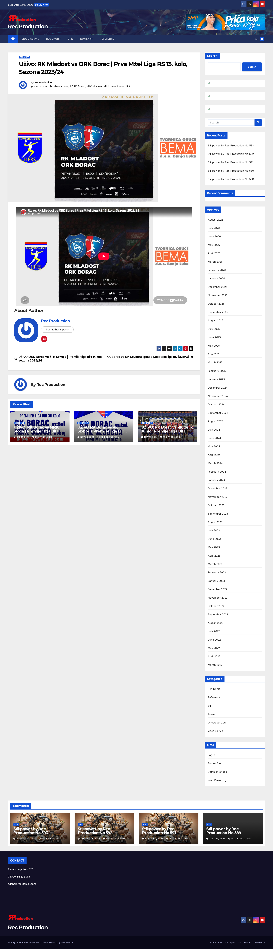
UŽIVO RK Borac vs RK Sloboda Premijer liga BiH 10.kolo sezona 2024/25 (100, 431)
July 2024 (214, 429)
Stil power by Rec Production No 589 (231, 170)
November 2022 (218, 597)
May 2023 (214, 547)
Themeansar (67, 942)
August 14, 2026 (91, 838)
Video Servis (215, 731)
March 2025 (215, 362)
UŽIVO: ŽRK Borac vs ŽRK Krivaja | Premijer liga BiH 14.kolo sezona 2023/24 (60, 358)
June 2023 (214, 538)
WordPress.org (217, 780)
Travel (211, 714)
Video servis (30, 38)
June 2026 (214, 236)
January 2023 (216, 580)
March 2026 (215, 261)
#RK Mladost (94, 86)
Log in (211, 755)
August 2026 (215, 219)
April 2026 (214, 253)
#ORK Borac (77, 86)
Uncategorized (217, 722)
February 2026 (217, 270)
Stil (70, 38)
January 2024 (216, 480)
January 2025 (216, 379)
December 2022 (217, 589)
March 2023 (215, 564)
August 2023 (215, 522)
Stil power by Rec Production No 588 (231, 179)
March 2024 (215, 463)
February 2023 (217, 572)
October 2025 (216, 303)
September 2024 (218, 412)
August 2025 (215, 320)
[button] (256, 38)
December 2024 (218, 387)
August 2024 (216, 421)
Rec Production (28, 26)
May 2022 (214, 648)
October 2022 (216, 606)
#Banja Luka (61, 86)
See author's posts (57, 329)
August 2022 (215, 622)
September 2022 (218, 614)
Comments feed (217, 771)
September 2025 (218, 312)
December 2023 (217, 488)
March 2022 (215, 664)
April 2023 (214, 555)
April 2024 (214, 454)
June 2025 (214, 337)
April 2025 (214, 354)
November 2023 (218, 496)
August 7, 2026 (154, 838)
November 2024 (218, 396)
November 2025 (218, 295)
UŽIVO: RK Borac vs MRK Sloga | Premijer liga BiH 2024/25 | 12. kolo (36, 431)
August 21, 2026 (26, 838)
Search (212, 56)
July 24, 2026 (217, 838)
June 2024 (214, 438)
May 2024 (214, 446)
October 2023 (216, 505)
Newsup (53, 942)
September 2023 (218, 513)
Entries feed (215, 763)
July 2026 (214, 228)
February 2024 (217, 471)
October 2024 (216, 404)
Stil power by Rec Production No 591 (231, 162)
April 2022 (214, 656)
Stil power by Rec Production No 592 (231, 153)
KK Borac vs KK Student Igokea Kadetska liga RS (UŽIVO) (148, 357)
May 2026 (214, 244)
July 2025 (214, 328)
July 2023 (214, 530)
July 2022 (214, 631)
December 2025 (217, 286)
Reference (107, 38)
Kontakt (86, 38)
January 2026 (216, 278)
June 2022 (214, 639)
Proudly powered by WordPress (24, 942)
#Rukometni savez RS (116, 86)
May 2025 (214, 345)
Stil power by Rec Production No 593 (231, 145)
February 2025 (217, 370)
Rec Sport (53, 38)
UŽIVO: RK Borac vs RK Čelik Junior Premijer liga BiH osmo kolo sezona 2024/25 (167, 431)
